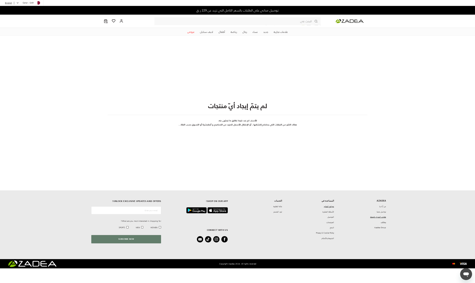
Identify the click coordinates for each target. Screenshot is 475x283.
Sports (122, 227)
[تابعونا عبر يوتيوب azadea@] (201, 239)
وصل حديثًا (237, 10)
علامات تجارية (281, 32)
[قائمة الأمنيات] (114, 21)
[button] (106, 21)
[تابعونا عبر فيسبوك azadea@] (225, 239)
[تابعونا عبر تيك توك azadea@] (209, 239)
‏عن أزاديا (382, 206)
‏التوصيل (330, 217)
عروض (190, 32)
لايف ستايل (206, 32)
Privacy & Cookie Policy (325, 233)
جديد (265, 32)
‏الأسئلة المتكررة (328, 211)
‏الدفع (332, 227)
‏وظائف (383, 222)
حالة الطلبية (277, 206)
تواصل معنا (381, 211)
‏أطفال (222, 32)
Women (154, 227)
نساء (255, 32)
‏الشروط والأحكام (328, 238)
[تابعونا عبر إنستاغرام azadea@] (217, 239)
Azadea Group (380, 227)
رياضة (234, 32)
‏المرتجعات (330, 222)
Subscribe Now (126, 239)
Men (138, 227)
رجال (245, 32)
